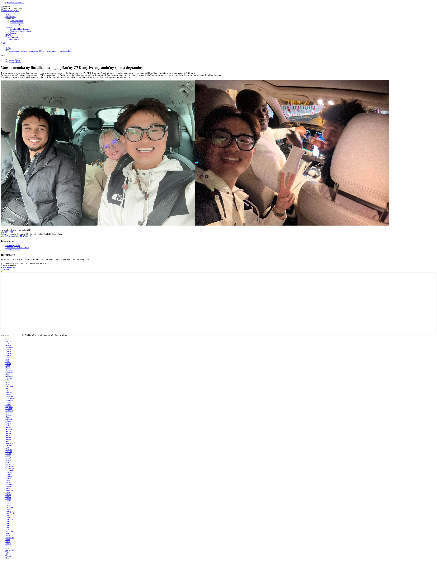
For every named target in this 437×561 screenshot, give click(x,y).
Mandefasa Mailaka (8, 267)
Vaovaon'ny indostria (13, 62)
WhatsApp (5, 269)
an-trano (8, 15)
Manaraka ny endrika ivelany (20, 31)
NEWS (8, 35)
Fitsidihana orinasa (16, 21)
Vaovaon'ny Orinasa (12, 60)
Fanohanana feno (16, 25)
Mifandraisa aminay (12, 39)
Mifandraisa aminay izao (10, 11)
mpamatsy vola (10, 17)
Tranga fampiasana (12, 37)
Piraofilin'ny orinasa (17, 23)
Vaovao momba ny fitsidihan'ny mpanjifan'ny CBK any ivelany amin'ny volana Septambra (38, 51)
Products (8, 27)
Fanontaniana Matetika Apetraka (17, 248)
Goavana (13, 33)
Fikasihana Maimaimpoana (19, 29)
